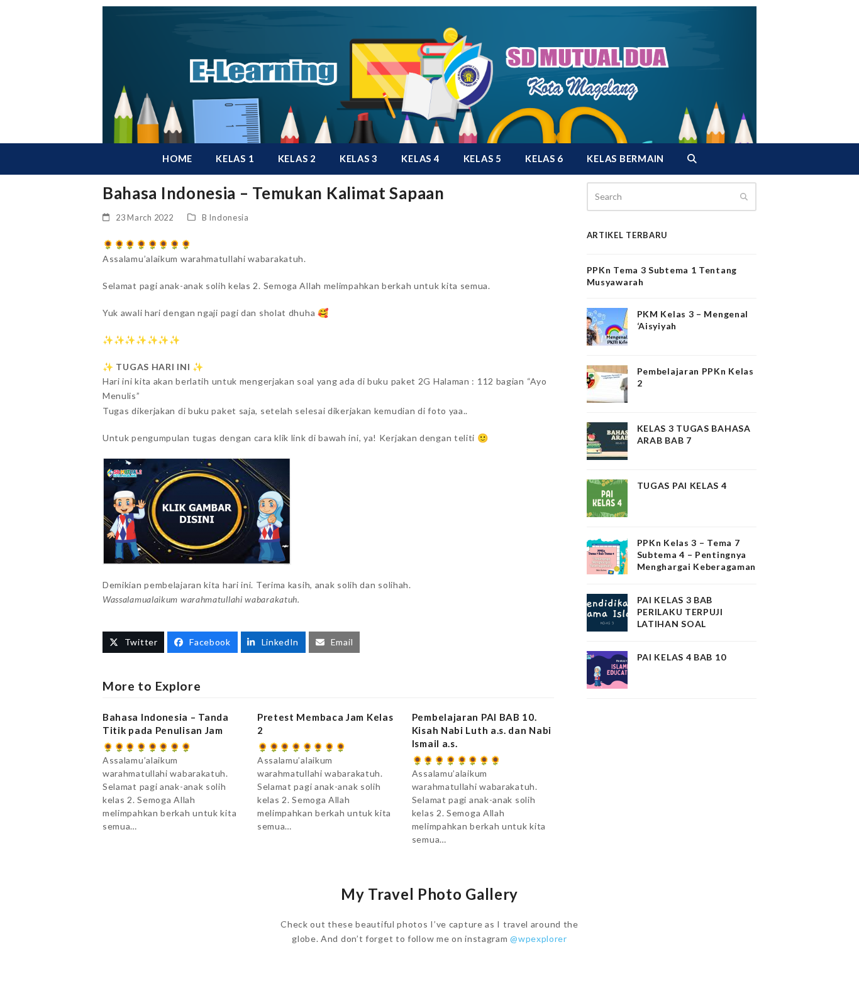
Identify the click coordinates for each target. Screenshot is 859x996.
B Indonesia (225, 217)
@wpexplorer (538, 938)
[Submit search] (744, 196)
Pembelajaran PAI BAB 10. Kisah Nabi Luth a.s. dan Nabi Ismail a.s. (481, 729)
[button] (692, 159)
